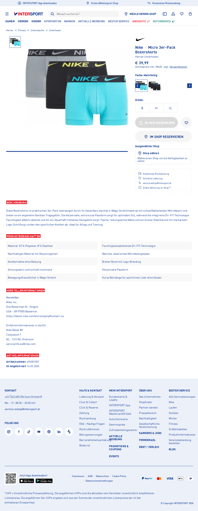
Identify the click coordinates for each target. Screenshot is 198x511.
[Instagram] (9, 432)
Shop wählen (151, 153)
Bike (171, 402)
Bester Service (179, 390)
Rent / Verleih (149, 447)
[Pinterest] (49, 432)
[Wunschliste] (181, 14)
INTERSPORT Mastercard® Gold (120, 412)
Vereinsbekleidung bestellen (180, 441)
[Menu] (7, 14)
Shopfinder (145, 402)
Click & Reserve (88, 407)
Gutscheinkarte (118, 419)
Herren (9, 30)
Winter (173, 418)
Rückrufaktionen (89, 429)
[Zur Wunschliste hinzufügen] (186, 122)
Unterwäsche (37, 30)
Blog (172, 449)
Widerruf (84, 445)
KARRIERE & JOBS (150, 433)
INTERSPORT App (119, 405)
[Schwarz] (154, 85)
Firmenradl (147, 440)
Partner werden (148, 407)
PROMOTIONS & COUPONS (119, 447)
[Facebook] (19, 432)
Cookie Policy (119, 476)
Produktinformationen (182, 434)
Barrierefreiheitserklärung (92, 440)
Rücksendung (87, 418)
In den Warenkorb (160, 123)
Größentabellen (178, 429)
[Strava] (69, 432)
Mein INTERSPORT (120, 390)
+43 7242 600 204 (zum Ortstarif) (23, 396)
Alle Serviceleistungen (182, 396)
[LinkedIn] (59, 432)
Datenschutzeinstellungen (99, 480)
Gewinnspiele (117, 424)
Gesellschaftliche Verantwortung (149, 425)
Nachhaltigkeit (148, 418)
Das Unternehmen (150, 396)
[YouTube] (39, 432)
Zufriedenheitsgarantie (122, 430)
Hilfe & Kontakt (90, 390)
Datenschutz (102, 476)
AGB (90, 476)
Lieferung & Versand (91, 396)
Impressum (78, 476)
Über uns (145, 390)
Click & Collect (88, 402)
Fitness (22, 30)
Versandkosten (178, 66)
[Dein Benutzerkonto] (173, 14)
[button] (99, 202)
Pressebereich (147, 412)
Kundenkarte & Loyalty (118, 398)
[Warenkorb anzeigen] (190, 14)
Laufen (173, 407)
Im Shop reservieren (166, 137)
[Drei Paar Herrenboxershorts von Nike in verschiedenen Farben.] (77, 87)
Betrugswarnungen (90, 434)
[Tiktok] (29, 432)
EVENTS (114, 456)
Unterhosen (55, 30)
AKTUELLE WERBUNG (115, 437)
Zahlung (84, 412)
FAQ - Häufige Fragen (92, 423)
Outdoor (173, 412)
